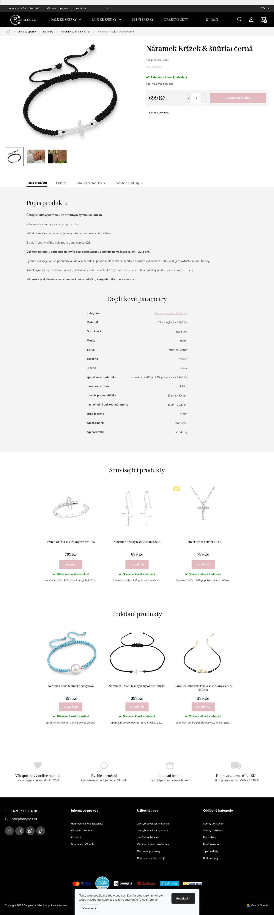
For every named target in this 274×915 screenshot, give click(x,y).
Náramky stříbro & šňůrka (171, 313)
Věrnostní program (57, 8)
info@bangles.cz (24, 819)
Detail (70, 564)
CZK (263, 8)
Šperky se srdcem (213, 823)
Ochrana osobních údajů (151, 858)
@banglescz (40, 830)
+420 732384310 (24, 811)
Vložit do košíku (238, 98)
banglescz (19, 830)
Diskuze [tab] (61, 183)
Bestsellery (209, 837)
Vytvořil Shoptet (260, 905)
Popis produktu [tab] (36, 183)
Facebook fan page (9, 830)
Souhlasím (183, 898)
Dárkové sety (210, 858)
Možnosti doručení (162, 83)
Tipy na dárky (211, 851)
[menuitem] (65, 19)
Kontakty (81, 8)
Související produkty (89, 183)
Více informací (154, 67)
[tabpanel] (71, 537)
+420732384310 (30, 830)
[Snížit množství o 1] (188, 98)
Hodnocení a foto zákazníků (23, 8)
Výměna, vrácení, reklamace (153, 844)
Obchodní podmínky (148, 851)
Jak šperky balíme (147, 837)
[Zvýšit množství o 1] (204, 98)
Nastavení (89, 908)
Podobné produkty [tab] (127, 183)
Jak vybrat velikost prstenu (152, 830)
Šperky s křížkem (213, 830)
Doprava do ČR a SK (82, 844)
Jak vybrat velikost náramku (153, 823)
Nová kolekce (211, 844)
